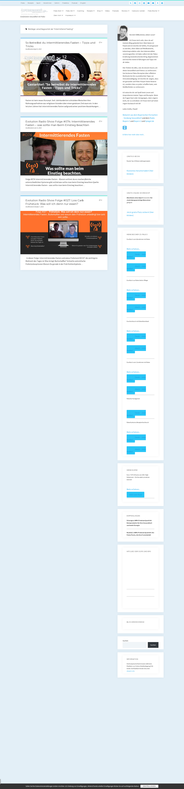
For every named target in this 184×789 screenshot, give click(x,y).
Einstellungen (149, 786)
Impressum (69, 15)
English (83, 3)
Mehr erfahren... (133, 249)
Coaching (80, 11)
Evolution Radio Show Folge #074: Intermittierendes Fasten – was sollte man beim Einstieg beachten (63, 153)
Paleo (23, 3)
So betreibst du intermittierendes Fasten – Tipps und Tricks (63, 75)
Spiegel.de (149, 121)
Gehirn (56, 3)
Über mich (57, 15)
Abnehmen (47, 3)
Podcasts (115, 11)
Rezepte (31, 3)
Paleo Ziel (69, 11)
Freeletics (65, 3)
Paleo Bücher (152, 11)
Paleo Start (58, 11)
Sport (38, 3)
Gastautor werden (138, 11)
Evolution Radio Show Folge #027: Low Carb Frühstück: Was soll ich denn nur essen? (63, 232)
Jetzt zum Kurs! (135, 494)
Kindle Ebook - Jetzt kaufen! (136, 255)
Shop (99, 11)
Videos (107, 11)
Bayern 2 (137, 121)
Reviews (125, 11)
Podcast (74, 3)
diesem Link (130, 671)
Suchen (125, 641)
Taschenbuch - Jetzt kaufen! (136, 267)
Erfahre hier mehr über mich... (134, 134)
